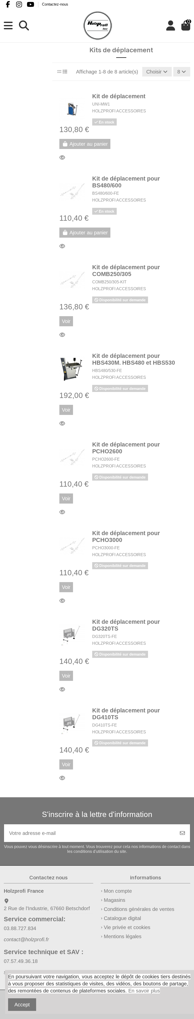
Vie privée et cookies (127, 927)
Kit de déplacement (119, 96)
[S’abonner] (182, 833)
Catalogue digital (122, 918)
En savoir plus (144, 990)
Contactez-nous (55, 4)
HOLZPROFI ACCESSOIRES (119, 111)
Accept (22, 1004)
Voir (66, 321)
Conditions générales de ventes (139, 909)
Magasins (114, 900)
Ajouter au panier (88, 144)
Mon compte (118, 891)
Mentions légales (122, 936)
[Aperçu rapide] (63, 157)
